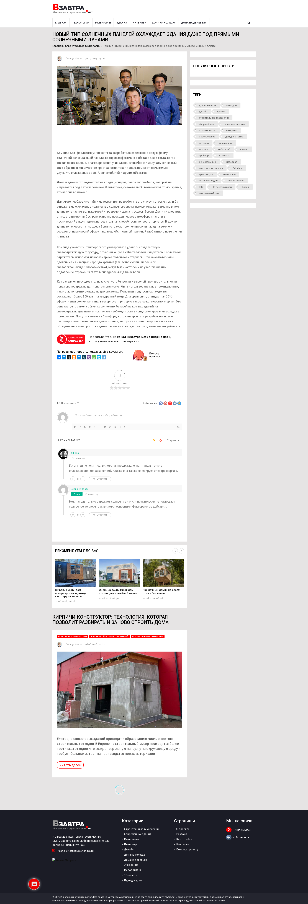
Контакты (182, 844)
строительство (207, 130)
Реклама (181, 834)
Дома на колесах (164, 22)
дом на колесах (207, 105)
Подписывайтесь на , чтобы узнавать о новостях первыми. (130, 339)
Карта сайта (184, 839)
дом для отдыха (234, 136)
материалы (229, 174)
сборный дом (206, 124)
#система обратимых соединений (110, 636)
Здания (121, 22)
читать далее (70, 765)
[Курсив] (80, 427)
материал (231, 161)
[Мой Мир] (64, 357)
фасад (245, 187)
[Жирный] (75, 427)
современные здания (211, 168)
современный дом (209, 193)
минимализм (225, 143)
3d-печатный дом (222, 187)
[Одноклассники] (74, 357)
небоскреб (224, 149)
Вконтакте (242, 837)
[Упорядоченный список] (95, 427)
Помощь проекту (187, 849)
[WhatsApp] (94, 357)
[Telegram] (104, 357)
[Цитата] (105, 427)
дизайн (203, 111)
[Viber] (89, 357)
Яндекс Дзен (243, 830)
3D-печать (224, 155)
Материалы (103, 22)
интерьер (231, 130)
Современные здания (137, 834)
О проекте (182, 829)
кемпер (244, 149)
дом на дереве (236, 180)
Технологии (81, 22)
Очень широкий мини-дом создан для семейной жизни (118, 591)
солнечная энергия (234, 124)
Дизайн (129, 849)
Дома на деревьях (194, 22)
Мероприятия (132, 870)
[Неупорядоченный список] (100, 427)
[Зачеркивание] (90, 427)
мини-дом (231, 105)
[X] (69, 357)
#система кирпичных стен (72, 636)
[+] (125, 426)
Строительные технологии (82, 46)
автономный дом (208, 180)
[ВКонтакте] (59, 357)
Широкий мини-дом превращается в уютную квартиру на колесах (71, 593)
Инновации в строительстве (76, 896)
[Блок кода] (110, 427)
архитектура (206, 174)
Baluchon (237, 168)
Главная (61, 22)
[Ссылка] (115, 427)
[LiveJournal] (84, 357)
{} (120, 426)
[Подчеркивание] (85, 427)
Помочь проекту (154, 355)
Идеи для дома (133, 880)
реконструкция (207, 161)
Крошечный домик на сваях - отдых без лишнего (162, 591)
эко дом (203, 149)
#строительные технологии (147, 636)
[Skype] (99, 357)
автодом (204, 143)
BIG (201, 187)
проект (221, 111)
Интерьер (139, 22)
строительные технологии (214, 117)
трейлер (204, 155)
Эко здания (131, 864)
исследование (207, 136)
